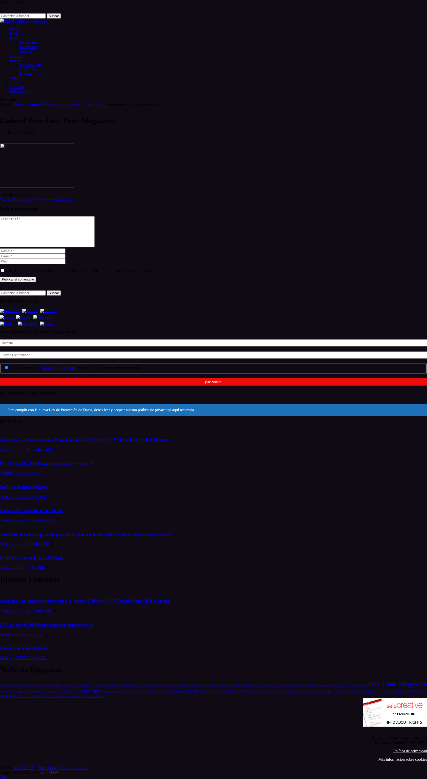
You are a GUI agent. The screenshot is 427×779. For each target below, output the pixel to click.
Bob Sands (172, 685)
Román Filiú (60, 696)
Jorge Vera (127, 691)
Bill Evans (138, 685)
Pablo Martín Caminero (305, 691)
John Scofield (70, 691)
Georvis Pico (289, 685)
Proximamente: (31, 42)
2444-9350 (49, 772)
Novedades (28, 69)
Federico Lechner (268, 685)
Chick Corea (211, 685)
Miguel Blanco (227, 691)
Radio (14, 38)
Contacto (17, 87)
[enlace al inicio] (24, 21)
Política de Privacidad (59, 368)
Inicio (14, 29)
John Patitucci (52, 691)
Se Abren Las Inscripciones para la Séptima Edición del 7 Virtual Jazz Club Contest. (85, 534)
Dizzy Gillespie (246, 685)
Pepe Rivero (406, 691)
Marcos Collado (162, 691)
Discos (15, 60)
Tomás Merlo (76, 696)
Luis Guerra (142, 691)
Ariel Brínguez (88, 685)
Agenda (16, 56)
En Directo (28, 47)
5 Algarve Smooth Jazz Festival (32, 557)
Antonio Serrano (64, 685)
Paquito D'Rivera (351, 691)
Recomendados (32, 73)
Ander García (43, 685)
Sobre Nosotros (22, 91)
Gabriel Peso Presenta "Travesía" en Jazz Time (66, 104)
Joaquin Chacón (34, 691)
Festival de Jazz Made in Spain (31, 510)
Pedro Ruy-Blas (383, 691)
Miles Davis (248, 691)
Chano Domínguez (191, 685)
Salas (14, 78)
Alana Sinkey (25, 685)
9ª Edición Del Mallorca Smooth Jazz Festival (46, 463)
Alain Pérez (8, 685)
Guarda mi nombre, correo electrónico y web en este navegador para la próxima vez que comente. (82, 270)
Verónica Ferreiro (95, 696)
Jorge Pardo (91, 690)
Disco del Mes (31, 65)
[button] (213, 410)
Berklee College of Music (116, 685)
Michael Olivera (205, 691)
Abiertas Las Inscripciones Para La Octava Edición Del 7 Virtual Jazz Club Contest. (85, 439)
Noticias (16, 33)
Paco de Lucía (330, 691)
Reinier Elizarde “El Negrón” (32, 696)
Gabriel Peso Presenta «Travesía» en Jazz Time (36, 199)
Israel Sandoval (333, 685)
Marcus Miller (184, 691)
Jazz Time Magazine (397, 684)
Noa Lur (286, 691)
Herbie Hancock (309, 685)
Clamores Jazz (229, 685)
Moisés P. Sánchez (269, 691)
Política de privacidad (410, 751)
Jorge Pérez (112, 691)
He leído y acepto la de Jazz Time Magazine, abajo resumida (74, 368)
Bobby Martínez (154, 685)
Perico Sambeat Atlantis (24, 487)
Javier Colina (356, 685)
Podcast (26, 51)
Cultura (15, 82)
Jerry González (11, 691)
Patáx (366, 691)
